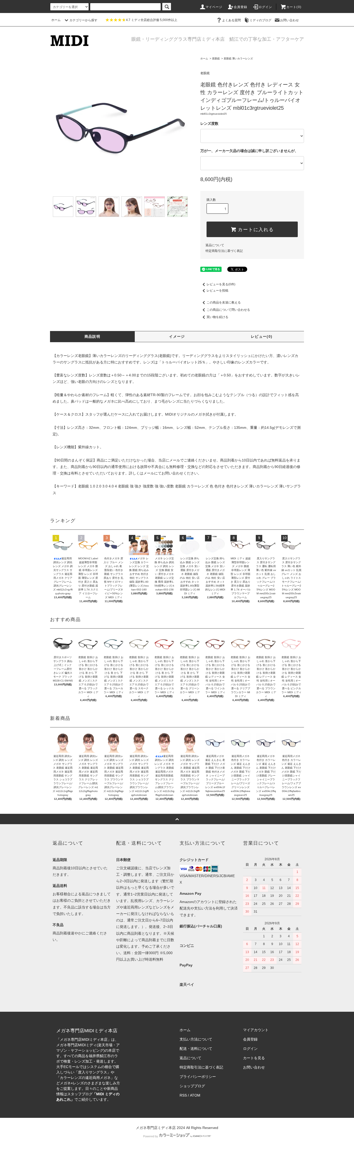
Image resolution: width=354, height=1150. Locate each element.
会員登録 (240, 7)
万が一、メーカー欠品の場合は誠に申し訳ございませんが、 (249, 151)
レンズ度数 (209, 123)
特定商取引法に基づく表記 (224, 251)
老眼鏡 (216, 58)
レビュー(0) (262, 336)
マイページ (214, 7)
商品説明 (92, 336)
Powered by (150, 1136)
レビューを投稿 (217, 290)
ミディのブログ (260, 20)
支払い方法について (196, 1039)
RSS (183, 1095)
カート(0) (293, 7)
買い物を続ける (217, 317)
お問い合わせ (289, 20)
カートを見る (254, 1058)
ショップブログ (192, 1086)
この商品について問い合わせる (228, 310)
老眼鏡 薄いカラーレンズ (238, 58)
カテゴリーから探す (83, 20)
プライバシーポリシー (198, 1077)
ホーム (56, 20)
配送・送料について (196, 1048)
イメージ (177, 336)
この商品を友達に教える (224, 302)
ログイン (265, 7)
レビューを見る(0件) (221, 284)
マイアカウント (255, 1030)
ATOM (195, 1095)
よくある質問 (231, 20)
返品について (215, 245)
